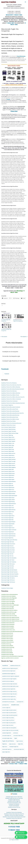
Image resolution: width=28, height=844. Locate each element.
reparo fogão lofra (6, 751)
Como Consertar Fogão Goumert (8, 463)
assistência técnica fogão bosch (8, 670)
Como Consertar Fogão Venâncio (8, 465)
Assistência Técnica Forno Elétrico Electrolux (10, 393)
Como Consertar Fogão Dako (7, 517)
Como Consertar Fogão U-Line (7, 443)
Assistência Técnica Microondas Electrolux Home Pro (12, 413)
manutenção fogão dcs (7, 749)
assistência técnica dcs (15, 665)
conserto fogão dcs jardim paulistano (9, 715)
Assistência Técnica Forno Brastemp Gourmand (11, 423)
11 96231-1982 (22, 763)
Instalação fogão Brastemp (14, 799)
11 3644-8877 (10, 23)
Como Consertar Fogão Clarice (7, 515)
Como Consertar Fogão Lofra (7, 505)
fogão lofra (20, 743)
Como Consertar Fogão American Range (9, 433)
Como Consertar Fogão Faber (7, 469)
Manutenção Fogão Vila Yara (7, 555)
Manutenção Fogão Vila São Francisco (9, 571)
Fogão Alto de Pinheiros (8, 741)
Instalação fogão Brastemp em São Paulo (14, 361)
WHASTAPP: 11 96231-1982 (14, 15)
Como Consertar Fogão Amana (7, 497)
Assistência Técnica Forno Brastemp (9, 382)
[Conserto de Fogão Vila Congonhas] (6, 326)
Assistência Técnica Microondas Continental (10, 407)
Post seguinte (24, 336)
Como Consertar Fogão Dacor (7, 477)
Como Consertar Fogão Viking (7, 445)
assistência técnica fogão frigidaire (9, 678)
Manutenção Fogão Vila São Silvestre (9, 569)
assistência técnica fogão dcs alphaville (10, 676)
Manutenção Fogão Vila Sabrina (8, 578)
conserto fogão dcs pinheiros (8, 720)
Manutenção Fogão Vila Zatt (7, 553)
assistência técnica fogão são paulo (9, 693)
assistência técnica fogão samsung (9, 691)
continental (15, 732)
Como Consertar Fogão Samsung (8, 509)
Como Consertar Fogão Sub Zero (8, 453)
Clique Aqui (14, 111)
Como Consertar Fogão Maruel (7, 455)
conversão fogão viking (7, 738)
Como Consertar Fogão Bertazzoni (8, 503)
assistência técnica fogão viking (9, 699)
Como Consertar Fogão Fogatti (7, 479)
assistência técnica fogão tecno (9, 696)
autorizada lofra (20, 701)
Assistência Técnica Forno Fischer (8, 421)
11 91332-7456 (13, 763)
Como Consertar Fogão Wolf (7, 447)
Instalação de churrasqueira (10, 351)
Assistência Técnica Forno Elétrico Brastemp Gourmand (13, 403)
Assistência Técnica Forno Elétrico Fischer (10, 395)
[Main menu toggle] (25, 2)
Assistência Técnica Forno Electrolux (9, 391)
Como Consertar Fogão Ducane (8, 473)
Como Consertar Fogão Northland (8, 427)
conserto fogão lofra (6, 732)
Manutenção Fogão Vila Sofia (7, 568)
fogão (15, 738)
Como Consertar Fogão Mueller (7, 523)
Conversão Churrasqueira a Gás (14, 802)
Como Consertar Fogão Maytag (8, 501)
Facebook (5, 369)
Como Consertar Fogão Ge (7, 525)
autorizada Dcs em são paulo (8, 701)
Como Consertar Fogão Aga (7, 435)
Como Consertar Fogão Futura (7, 489)
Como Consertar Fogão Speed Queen (9, 495)
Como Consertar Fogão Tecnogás (8, 461)
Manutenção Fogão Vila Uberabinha (8, 557)
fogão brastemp (19, 741)
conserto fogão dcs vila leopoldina (9, 727)
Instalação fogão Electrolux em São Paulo (14, 798)
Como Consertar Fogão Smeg (7, 449)
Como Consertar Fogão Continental (8, 529)
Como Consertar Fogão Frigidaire (8, 441)
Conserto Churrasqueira (14, 805)
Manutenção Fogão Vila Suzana (8, 563)
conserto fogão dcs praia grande (8, 722)
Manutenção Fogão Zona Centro (8, 543)
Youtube (14, 794)
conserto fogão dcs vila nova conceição (10, 730)
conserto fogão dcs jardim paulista (9, 712)
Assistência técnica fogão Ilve (14, 801)
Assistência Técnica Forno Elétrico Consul (10, 419)
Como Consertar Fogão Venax (7, 511)
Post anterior (4, 336)
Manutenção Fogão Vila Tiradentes (8, 561)
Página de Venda (14, 839)
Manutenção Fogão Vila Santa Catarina (9, 576)
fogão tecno (4, 746)
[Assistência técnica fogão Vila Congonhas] (18, 316)
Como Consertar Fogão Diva (7, 537)
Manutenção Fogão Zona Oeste (8, 549)
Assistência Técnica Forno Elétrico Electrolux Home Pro (12, 397)
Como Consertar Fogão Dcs (7, 405)
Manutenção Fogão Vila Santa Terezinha (9, 574)
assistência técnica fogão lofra (8, 688)
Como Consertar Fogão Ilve (7, 483)
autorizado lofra (5, 704)
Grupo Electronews (21, 56)
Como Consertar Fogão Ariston (7, 437)
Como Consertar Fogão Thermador (8, 431)
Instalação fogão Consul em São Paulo (14, 796)
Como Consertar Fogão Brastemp (8, 535)
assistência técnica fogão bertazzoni (10, 668)
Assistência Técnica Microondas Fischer (9, 409)
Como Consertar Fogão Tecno (7, 507)
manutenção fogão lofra (19, 749)
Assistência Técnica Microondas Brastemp (10, 411)
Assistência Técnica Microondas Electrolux (10, 415)
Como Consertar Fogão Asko (7, 485)
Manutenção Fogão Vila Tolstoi (7, 559)
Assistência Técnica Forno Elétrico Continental (11, 399)
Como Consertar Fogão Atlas (7, 519)
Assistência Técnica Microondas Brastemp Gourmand (12, 389)
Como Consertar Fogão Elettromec (8, 491)
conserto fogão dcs (6, 707)
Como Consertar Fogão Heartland (8, 459)
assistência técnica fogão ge (8, 681)
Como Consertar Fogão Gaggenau (8, 467)
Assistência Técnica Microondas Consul (9, 417)
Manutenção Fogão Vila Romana (8, 582)
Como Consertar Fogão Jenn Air (8, 457)
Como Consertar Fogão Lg (6, 513)
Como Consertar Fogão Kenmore (8, 439)
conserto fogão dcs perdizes (8, 717)
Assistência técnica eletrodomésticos (13, 347)
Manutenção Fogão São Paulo (7, 541)
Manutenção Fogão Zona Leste (7, 551)
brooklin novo (15, 704)
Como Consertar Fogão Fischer (7, 471)
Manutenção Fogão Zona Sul (7, 545)
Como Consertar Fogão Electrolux (8, 533)
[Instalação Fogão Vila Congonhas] (6, 316)
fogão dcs (4, 743)
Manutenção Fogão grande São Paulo (9, 539)
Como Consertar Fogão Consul (7, 527)
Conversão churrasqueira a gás (11, 356)
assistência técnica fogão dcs (8, 673)
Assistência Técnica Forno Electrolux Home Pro (11, 384)
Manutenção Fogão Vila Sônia (7, 565)
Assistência (5, 665)
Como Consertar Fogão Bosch (7, 531)
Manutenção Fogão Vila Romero (8, 580)
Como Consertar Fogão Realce (7, 475)
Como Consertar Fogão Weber (7, 451)
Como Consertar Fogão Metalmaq (8, 481)
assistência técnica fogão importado (9, 683)
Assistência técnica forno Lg (14, 807)
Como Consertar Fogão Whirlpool (8, 521)
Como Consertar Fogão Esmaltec (8, 493)
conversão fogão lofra (18, 735)
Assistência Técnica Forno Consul (8, 425)
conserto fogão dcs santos (7, 725)
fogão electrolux (12, 743)
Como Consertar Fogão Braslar (7, 487)
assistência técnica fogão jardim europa (10, 686)
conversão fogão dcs (6, 735)
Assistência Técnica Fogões (7, 588)
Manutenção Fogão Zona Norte (7, 547)
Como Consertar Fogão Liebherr (8, 499)
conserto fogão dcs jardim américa (9, 710)
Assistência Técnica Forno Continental (9, 401)
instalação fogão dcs (13, 746)
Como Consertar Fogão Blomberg (8, 429)
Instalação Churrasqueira (14, 804)
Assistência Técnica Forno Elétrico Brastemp (10, 387)
